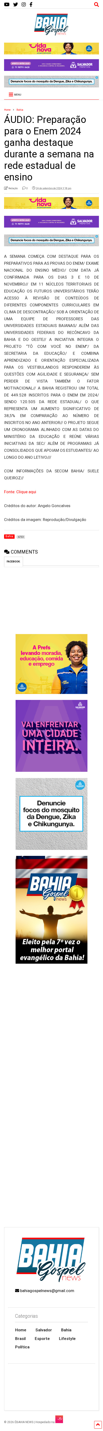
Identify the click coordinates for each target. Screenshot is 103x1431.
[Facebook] (31, 4)
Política (22, 1347)
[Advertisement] (51, 1168)
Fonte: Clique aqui (20, 491)
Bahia (66, 1330)
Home (20, 1330)
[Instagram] (24, 4)
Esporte (42, 1338)
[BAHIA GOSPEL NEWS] (51, 34)
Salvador (43, 1330)
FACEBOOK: (13, 561)
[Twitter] (15, 4)
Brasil (20, 1338)
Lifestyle (67, 1338)
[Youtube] (7, 4)
